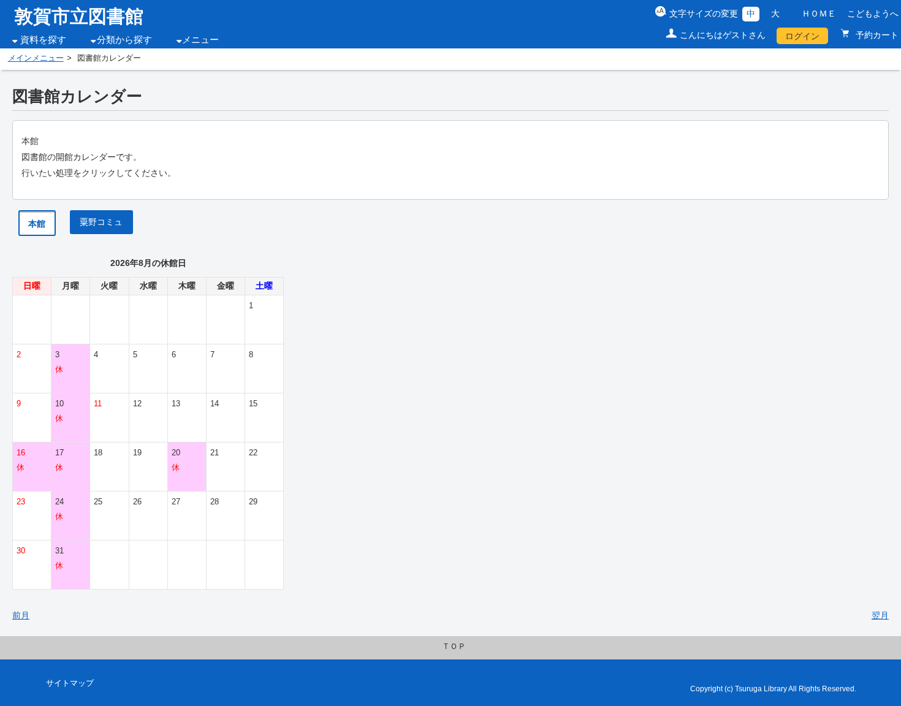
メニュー (200, 40)
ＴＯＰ (454, 646)
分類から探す (124, 40)
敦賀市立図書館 (79, 16)
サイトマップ (70, 683)
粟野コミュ (101, 222)
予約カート (876, 35)
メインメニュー (36, 58)
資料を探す (43, 40)
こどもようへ (873, 13)
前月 (20, 615)
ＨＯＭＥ (819, 13)
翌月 (880, 615)
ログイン (802, 36)
